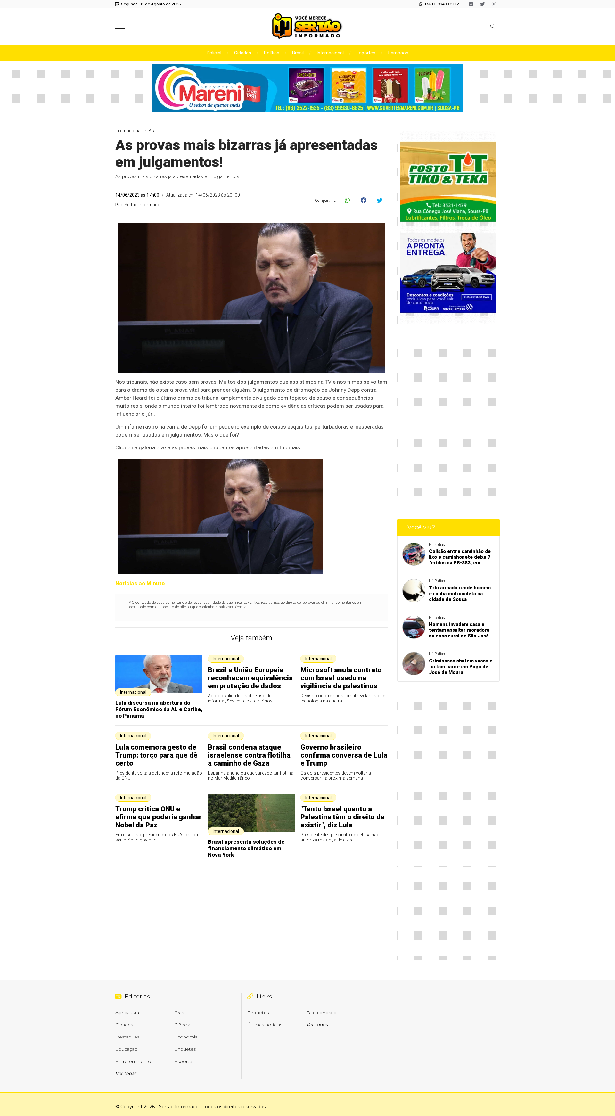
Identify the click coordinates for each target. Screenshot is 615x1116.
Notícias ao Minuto (140, 583)
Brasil (298, 53)
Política (271, 53)
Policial (214, 53)
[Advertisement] (448, 376)
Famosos (398, 53)
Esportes (366, 53)
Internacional (330, 53)
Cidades (242, 53)
